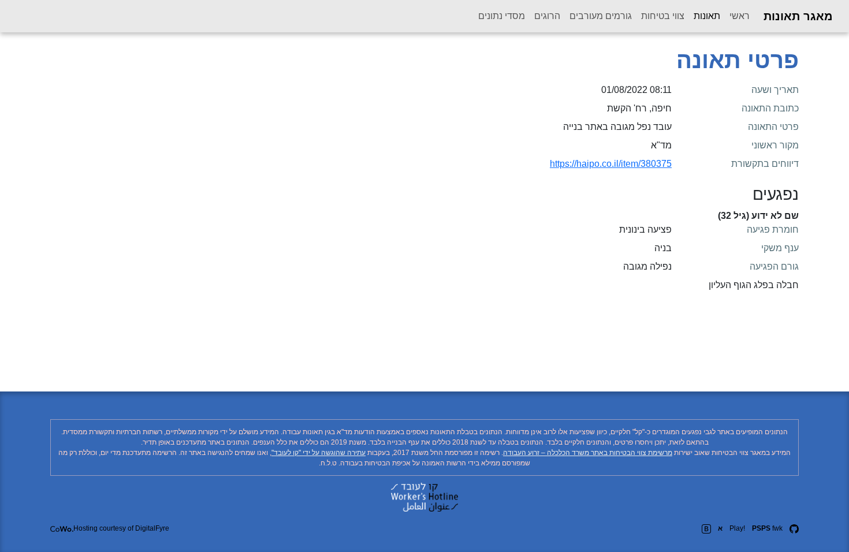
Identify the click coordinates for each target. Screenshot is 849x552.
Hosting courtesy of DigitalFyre (121, 528)
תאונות (704, 15)
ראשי (739, 16)
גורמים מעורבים (600, 16)
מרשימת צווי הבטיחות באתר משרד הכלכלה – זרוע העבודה (587, 453)
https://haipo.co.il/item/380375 (611, 164)
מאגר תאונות (798, 16)
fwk (767, 528)
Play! (737, 528)
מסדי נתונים (501, 16)
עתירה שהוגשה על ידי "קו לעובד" (318, 453)
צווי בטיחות (662, 16)
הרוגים (547, 16)
